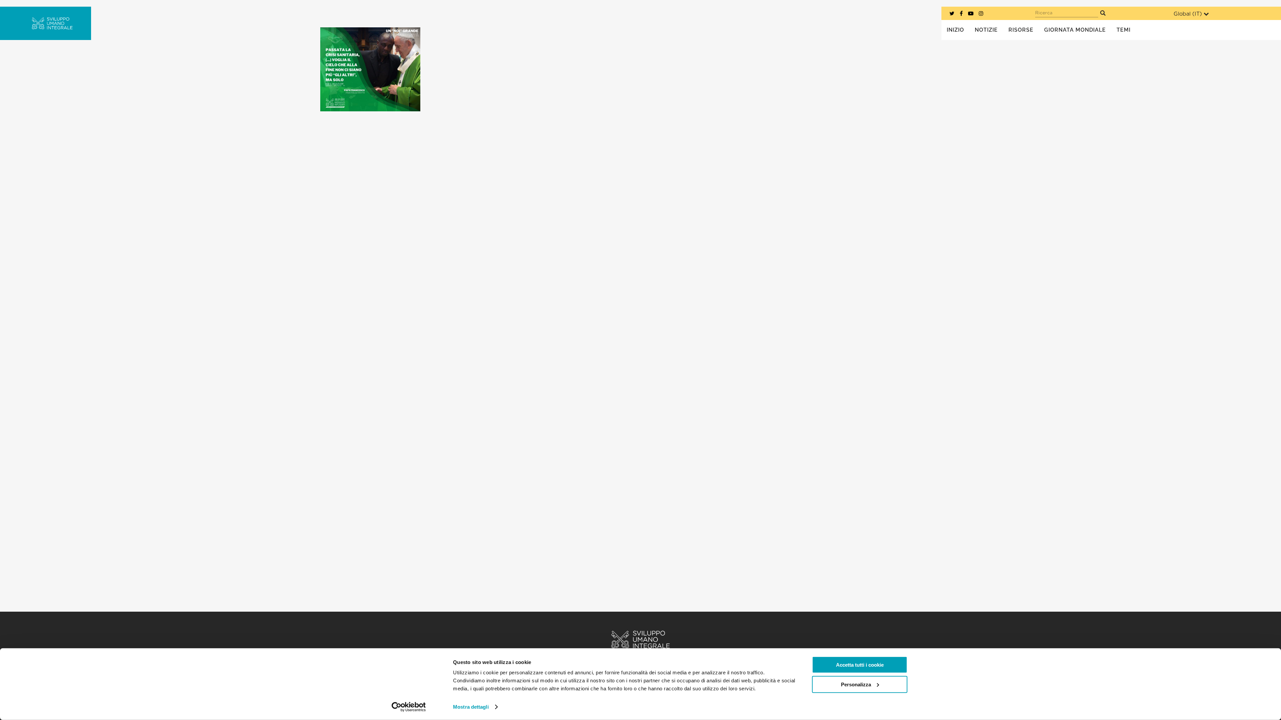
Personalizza (856, 684)
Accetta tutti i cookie (860, 665)
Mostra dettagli (471, 707)
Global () (1188, 14)
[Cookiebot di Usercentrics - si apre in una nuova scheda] (409, 707)
